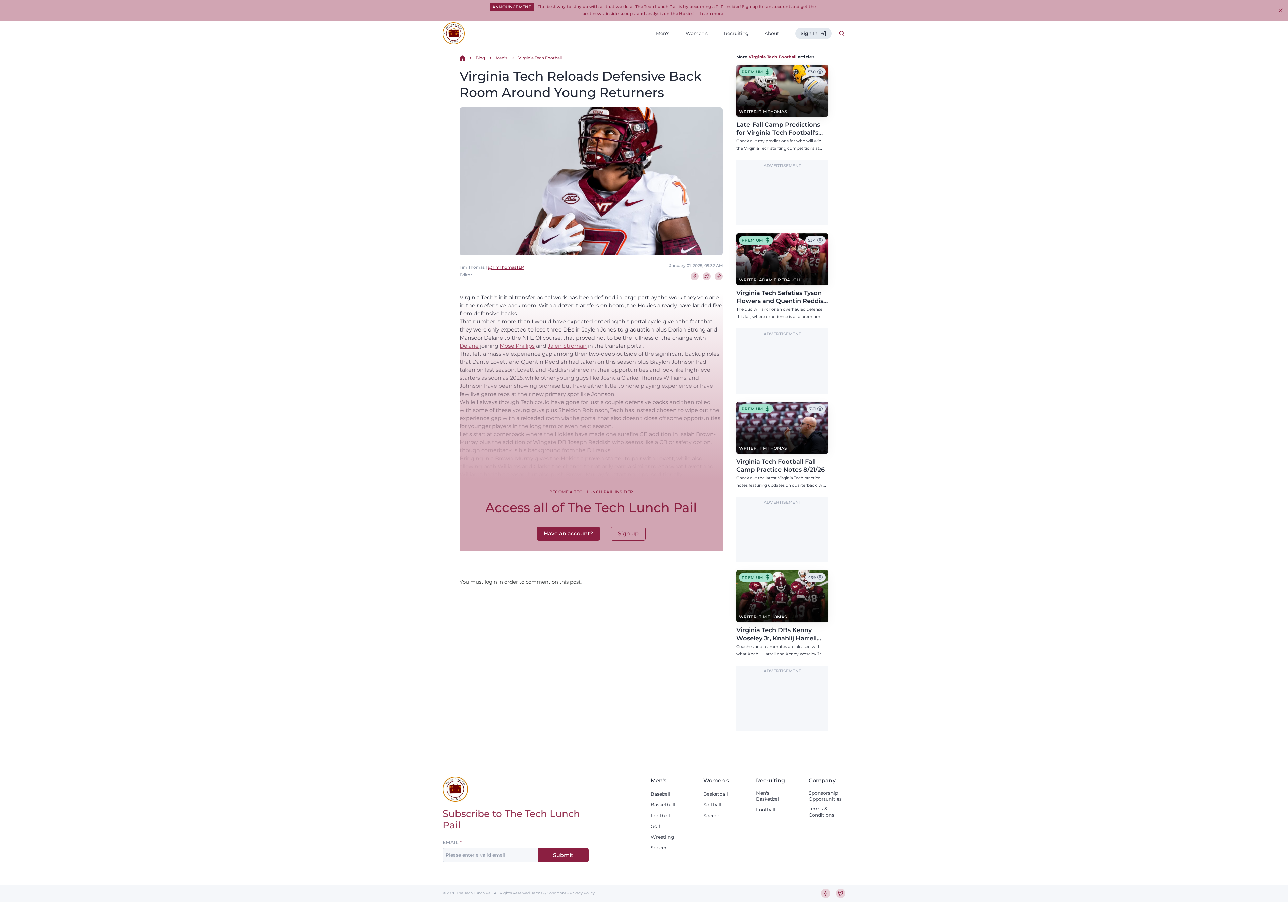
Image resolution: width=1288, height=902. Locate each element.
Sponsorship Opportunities (825, 796)
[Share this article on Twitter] (707, 276)
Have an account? (568, 533)
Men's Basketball (768, 796)
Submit (563, 855)
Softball (712, 805)
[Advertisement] (782, 197)
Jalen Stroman (567, 346)
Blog (480, 57)
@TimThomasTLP (506, 267)
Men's (662, 33)
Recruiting (736, 33)
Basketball (663, 805)
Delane (469, 346)
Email (450, 842)
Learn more (711, 13)
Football (660, 816)
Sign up (628, 533)
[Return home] (462, 58)
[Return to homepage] (454, 33)
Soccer (659, 848)
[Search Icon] (842, 33)
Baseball (660, 794)
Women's (697, 33)
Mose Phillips (517, 346)
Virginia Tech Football (540, 57)
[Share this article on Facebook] (695, 276)
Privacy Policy (582, 893)
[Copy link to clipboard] (719, 276)
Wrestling (662, 837)
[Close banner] (1280, 10)
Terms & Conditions (821, 812)
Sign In (809, 33)
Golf (655, 826)
